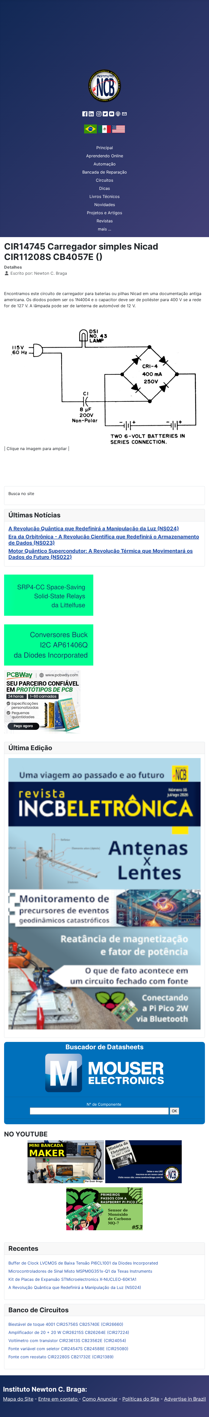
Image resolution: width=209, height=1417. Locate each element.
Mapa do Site (18, 1399)
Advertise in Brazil (185, 1399)
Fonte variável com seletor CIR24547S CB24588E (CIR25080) (68, 1348)
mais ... (104, 229)
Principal (104, 147)
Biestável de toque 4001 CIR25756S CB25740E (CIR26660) (65, 1324)
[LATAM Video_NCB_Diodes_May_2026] (48, 644)
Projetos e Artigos (104, 212)
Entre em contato (58, 1399)
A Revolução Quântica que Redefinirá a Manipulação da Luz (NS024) (93, 529)
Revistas (105, 220)
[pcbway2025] (42, 701)
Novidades (104, 204)
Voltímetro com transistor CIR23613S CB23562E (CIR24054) (67, 1340)
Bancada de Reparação (104, 172)
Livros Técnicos (104, 196)
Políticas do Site (140, 1399)
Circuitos (104, 180)
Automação (105, 163)
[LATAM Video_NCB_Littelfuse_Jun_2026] (48, 594)
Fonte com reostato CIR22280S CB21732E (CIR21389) (61, 1356)
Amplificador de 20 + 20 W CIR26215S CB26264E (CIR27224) (68, 1332)
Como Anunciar (99, 1399)
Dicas (104, 188)
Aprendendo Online (104, 155)
